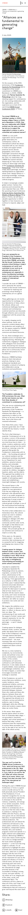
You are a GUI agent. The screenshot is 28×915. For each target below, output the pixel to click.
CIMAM (5, 3)
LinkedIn (8, 910)
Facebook (9, 905)
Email (20, 910)
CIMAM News (12, 9)
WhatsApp (9, 900)
